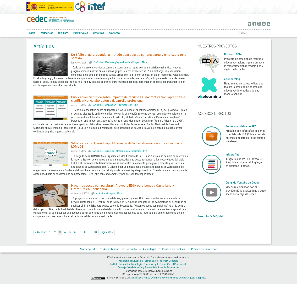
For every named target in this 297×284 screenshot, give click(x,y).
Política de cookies (173, 249)
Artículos (98, 33)
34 (95, 232)
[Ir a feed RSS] (269, 24)
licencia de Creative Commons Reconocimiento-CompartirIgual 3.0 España (168, 277)
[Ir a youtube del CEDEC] (259, 24)
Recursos (63, 33)
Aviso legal (149, 249)
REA (136, 104)
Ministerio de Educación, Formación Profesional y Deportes (148, 260)
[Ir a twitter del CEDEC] (249, 24)
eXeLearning (232, 79)
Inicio (32, 33)
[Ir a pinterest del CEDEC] (264, 24)
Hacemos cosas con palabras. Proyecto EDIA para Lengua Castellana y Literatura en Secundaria (122, 187)
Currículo (109, 151)
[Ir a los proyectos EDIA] (209, 62)
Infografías (233, 154)
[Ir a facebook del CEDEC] (254, 24)
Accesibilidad (111, 249)
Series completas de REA (241, 126)
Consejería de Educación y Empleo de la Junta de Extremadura (148, 267)
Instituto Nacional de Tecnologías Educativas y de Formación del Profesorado (148, 264)
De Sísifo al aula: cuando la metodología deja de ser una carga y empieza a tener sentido (129, 56)
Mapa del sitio (88, 249)
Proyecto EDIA (139, 62)
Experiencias (80, 33)
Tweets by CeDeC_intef (210, 216)
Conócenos (47, 33)
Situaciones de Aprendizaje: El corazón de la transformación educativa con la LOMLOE (127, 144)
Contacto (114, 33)
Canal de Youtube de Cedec (242, 182)
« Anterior (40, 232)
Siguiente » (107, 232)
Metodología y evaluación (117, 62)
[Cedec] (50, 18)
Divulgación (110, 104)
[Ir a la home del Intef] (90, 6)
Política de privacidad (204, 249)
